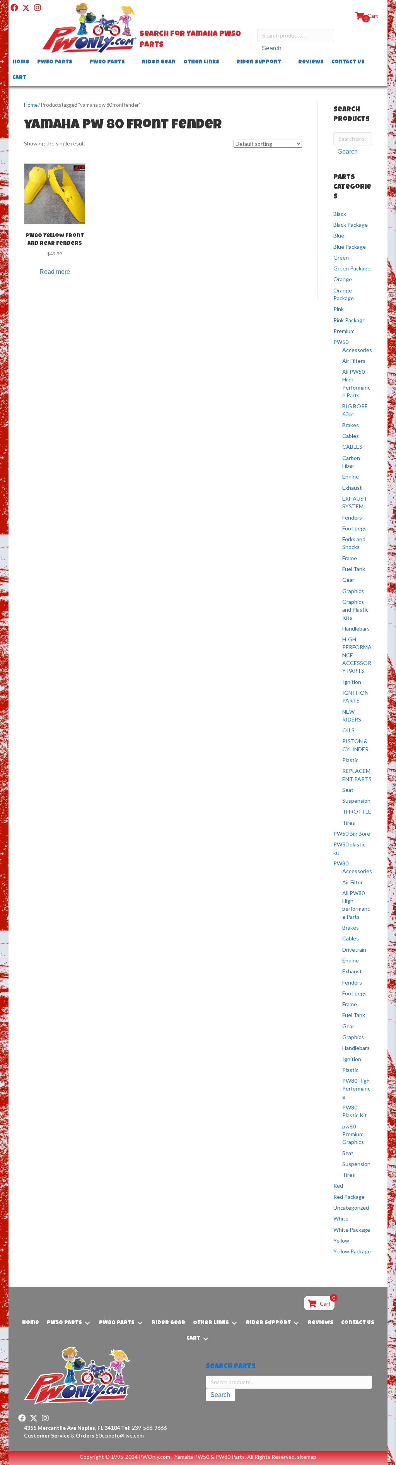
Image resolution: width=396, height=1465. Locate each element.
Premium (344, 331)
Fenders (352, 517)
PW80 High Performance (356, 1088)
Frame (349, 558)
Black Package (350, 224)
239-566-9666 (144, 1427)
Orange (342, 279)
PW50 (340, 341)
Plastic (350, 760)
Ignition (351, 682)
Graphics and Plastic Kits (355, 609)
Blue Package (349, 246)
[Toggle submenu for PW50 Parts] (77, 62)
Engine (350, 476)
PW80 (340, 863)
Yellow (341, 1240)
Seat (347, 789)
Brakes (350, 425)
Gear (348, 579)
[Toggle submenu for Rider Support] (286, 62)
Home (31, 105)
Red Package (349, 1196)
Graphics (353, 591)
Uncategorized (351, 1207)
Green (341, 257)
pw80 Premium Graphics (353, 1134)
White (340, 1218)
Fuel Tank (353, 569)
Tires (348, 822)
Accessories (357, 350)
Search (272, 48)
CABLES (352, 446)
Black (339, 213)
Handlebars (356, 628)
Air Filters (353, 360)
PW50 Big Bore (351, 833)
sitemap (306, 1456)
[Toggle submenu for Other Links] (224, 62)
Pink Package (349, 320)
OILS (348, 730)
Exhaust (352, 487)
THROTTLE (356, 811)
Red (338, 1185)
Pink (338, 309)
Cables (350, 435)
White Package (351, 1229)
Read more (54, 271)
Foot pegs (354, 528)
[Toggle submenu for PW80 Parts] (130, 62)
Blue (338, 235)
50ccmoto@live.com (120, 1435)
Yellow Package (352, 1251)
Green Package (351, 268)
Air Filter (352, 882)
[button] (14, 8)
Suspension (356, 800)
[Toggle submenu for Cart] (31, 78)
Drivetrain (354, 949)
